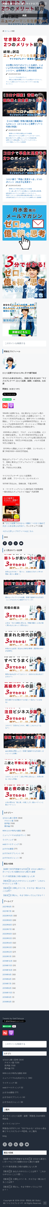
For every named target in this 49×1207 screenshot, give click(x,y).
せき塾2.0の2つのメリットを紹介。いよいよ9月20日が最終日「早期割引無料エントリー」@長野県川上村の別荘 (24, 68)
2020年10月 (8, 916)
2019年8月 (7, 979)
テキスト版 (8, 821)
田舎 (18, 195)
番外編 (7, 826)
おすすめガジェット (11, 858)
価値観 (39, 197)
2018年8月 (7, 1002)
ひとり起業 (30, 191)
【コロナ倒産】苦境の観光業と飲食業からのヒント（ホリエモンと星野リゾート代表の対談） (24, 124)
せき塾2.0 (15, 79)
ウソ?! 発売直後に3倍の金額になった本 (19, 876)
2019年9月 (7, 974)
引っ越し (11, 191)
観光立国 (8, 138)
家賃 (23, 193)
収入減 (36, 82)
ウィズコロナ (37, 195)
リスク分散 (28, 138)
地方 (13, 197)
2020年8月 (7, 925)
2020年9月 (7, 920)
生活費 (24, 191)
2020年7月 (7, 929)
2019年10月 (7, 970)
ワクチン (14, 138)
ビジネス (26, 197)
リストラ (24, 79)
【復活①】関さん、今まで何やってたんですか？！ (24, 895)
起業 (31, 195)
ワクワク (19, 191)
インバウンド (17, 142)
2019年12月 (7, 961)
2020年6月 (7, 934)
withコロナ (9, 140)
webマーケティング (11, 844)
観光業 (34, 138)
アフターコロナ (35, 136)
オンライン (9, 84)
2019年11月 (7, 965)
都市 (10, 197)
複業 (19, 138)
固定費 (39, 191)
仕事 (7, 197)
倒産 (10, 79)
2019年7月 (7, 983)
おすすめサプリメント (12, 853)
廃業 (20, 79)
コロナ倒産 (9, 142)
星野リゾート (26, 136)
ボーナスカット (37, 79)
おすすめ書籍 (28, 133)
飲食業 (24, 142)
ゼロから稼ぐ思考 (10, 818)
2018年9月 (7, 997)
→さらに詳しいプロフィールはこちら (18, 531)
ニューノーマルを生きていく (18, 77)
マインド (8, 82)
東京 (35, 191)
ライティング (8, 840)
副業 (18, 140)
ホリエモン (33, 140)
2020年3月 (7, 947)
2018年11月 (7, 992)
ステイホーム (19, 197)
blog (4, 1136)
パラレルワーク (24, 140)
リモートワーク (29, 82)
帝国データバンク (11, 195)
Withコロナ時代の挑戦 (16, 133)
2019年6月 (7, 988)
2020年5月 (7, 938)
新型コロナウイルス (18, 82)
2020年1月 (7, 956)
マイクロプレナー (30, 193)
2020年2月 (7, 952)
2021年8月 (7, 906)
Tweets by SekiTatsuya (13, 1018)
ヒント (23, 138)
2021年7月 (7, 911)
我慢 (21, 195)
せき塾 (30, 79)
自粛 (24, 195)
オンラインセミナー (11, 1123)
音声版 (7, 823)
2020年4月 (7, 943)
